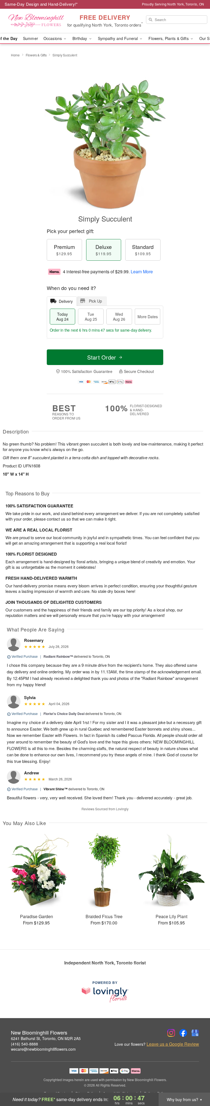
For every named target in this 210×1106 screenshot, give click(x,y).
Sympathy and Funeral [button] (118, 38)
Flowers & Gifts (36, 55)
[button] (195, 1083)
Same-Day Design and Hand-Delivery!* (41, 4)
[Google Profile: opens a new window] (195, 1033)
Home (15, 55)
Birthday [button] (80, 38)
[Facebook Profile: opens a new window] (183, 1033)
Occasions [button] (53, 38)
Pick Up (95, 301)
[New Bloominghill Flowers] (36, 21)
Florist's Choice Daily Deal (63, 713)
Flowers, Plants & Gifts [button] (168, 38)
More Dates (148, 316)
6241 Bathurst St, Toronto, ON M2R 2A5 (46, 1038)
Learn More (142, 271)
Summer (30, 38)
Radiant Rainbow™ (58, 656)
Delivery (66, 301)
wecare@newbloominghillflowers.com (43, 1049)
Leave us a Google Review (173, 1044)
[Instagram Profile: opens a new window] (171, 1033)
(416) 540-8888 (24, 1044)
